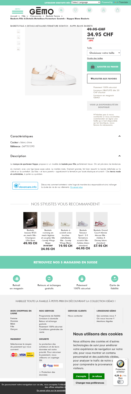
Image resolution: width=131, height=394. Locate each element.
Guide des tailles (95, 58)
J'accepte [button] (81, 376)
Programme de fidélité (49, 315)
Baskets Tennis (53, 16)
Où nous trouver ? (105, 318)
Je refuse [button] (97, 376)
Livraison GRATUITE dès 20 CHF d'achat (106, 91)
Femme (13, 318)
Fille (12, 326)
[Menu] (126, 360)
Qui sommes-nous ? (106, 315)
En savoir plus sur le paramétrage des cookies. (59, 390)
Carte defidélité (115, 287)
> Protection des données (47, 373)
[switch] (120, 382)
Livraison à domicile (48, 318)
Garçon (14, 329)
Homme (14, 321)
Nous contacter (75, 315)
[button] (65, 136)
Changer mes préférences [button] (90, 382)
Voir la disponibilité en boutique (104, 105)
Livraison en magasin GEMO (103, 96)
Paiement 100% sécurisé (105, 87)
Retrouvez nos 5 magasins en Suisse (65, 262)
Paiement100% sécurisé (81, 287)
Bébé (12, 323)
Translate (123, 2)
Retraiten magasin (16, 287)
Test (105, 58)
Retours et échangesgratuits (49, 287)
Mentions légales (105, 321)
